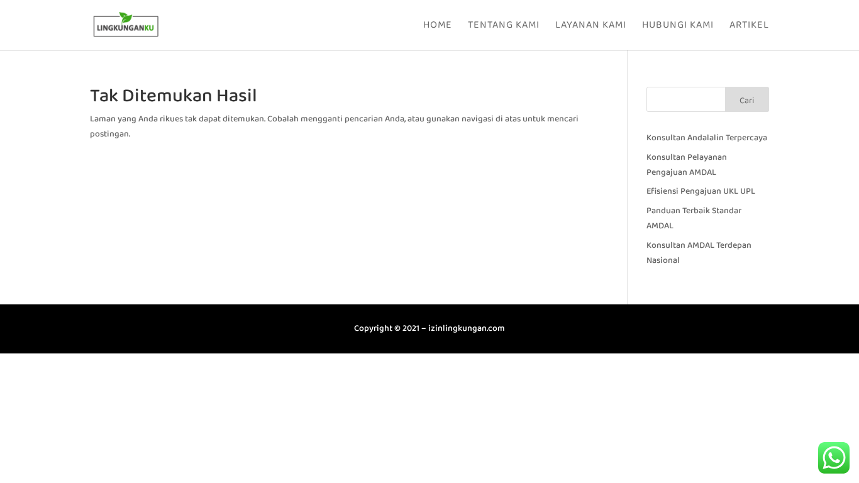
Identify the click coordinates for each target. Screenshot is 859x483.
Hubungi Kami (678, 27)
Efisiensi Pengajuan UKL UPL (700, 191)
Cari (747, 101)
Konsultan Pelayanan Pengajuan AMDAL (686, 164)
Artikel (749, 27)
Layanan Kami (590, 27)
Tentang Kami (504, 27)
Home (437, 27)
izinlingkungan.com (466, 328)
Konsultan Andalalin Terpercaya (706, 138)
